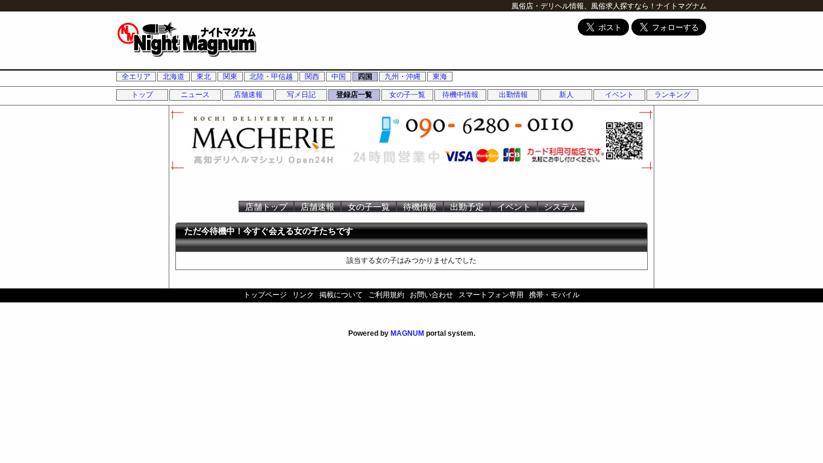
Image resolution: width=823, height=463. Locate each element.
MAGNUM (407, 333)
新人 (566, 94)
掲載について (341, 295)
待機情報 (420, 207)
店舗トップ (266, 207)
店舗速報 (248, 94)
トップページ (265, 295)
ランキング (672, 94)
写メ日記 (301, 94)
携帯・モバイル (554, 295)
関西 (312, 76)
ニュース (195, 94)
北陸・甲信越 (271, 76)
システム (561, 207)
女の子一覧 (407, 94)
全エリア (136, 76)
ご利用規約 (386, 295)
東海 (440, 76)
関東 (230, 76)
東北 (203, 76)
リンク (303, 295)
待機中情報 (460, 94)
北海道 (173, 76)
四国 (365, 76)
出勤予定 (467, 207)
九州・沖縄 (402, 76)
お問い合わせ (431, 295)
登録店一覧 (354, 94)
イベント (619, 94)
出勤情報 (513, 94)
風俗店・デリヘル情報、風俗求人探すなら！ (584, 6)
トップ (142, 94)
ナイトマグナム (681, 6)
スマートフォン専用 (491, 295)
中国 (338, 76)
